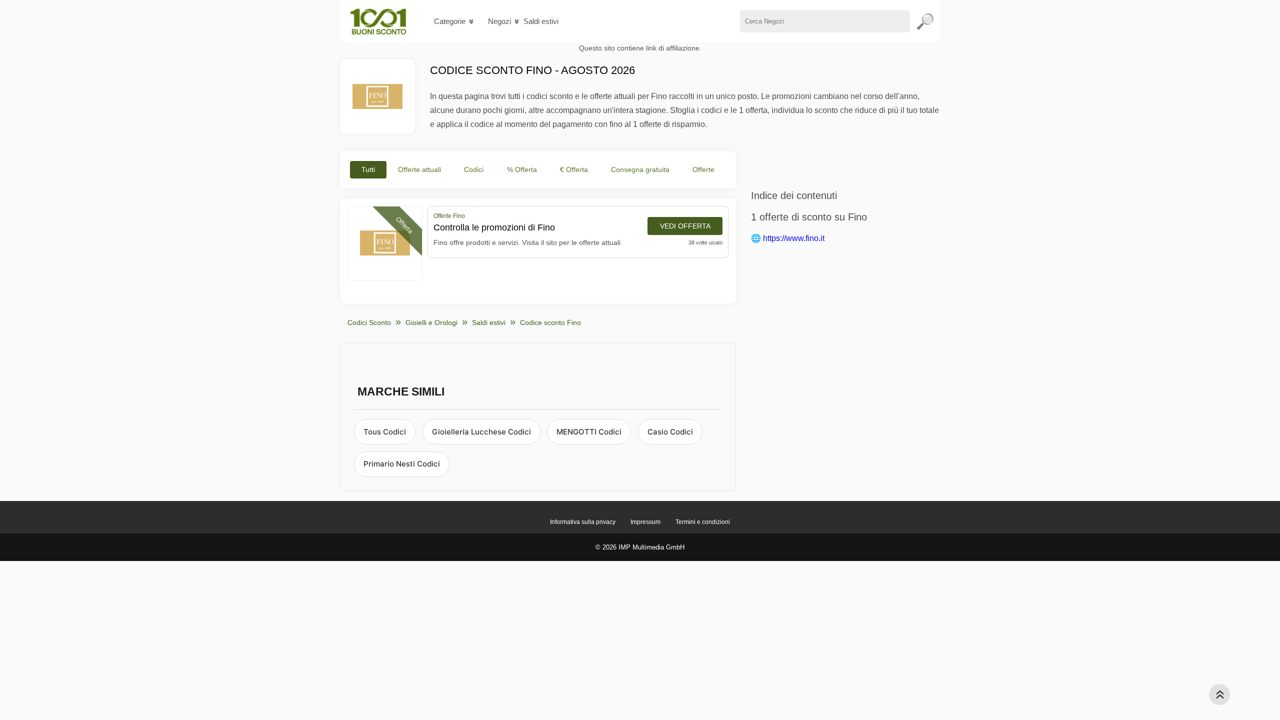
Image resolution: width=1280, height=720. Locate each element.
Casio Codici (670, 431)
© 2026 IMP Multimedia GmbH (640, 547)
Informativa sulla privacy (583, 522)
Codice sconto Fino (550, 322)
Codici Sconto (369, 322)
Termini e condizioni (703, 522)
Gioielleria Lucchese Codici (481, 431)
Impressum (645, 522)
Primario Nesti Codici (402, 463)
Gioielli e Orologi (432, 322)
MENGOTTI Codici (589, 431)
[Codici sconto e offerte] (378, 21)
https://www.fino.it (793, 238)
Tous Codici (385, 431)
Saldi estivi (541, 21)
